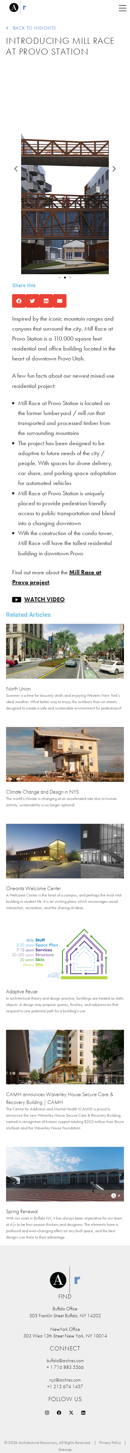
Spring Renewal (22, 1211)
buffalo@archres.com (65, 1360)
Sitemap (65, 1449)
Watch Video (44, 599)
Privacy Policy (110, 1442)
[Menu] (122, 7)
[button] (16, 168)
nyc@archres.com (65, 1380)
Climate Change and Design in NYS (42, 791)
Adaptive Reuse (21, 991)
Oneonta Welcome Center (33, 888)
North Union (18, 688)
